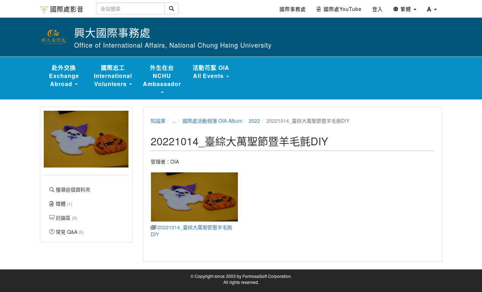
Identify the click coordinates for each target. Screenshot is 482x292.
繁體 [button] (406, 8)
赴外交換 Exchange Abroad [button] (64, 75)
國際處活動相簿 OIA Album (212, 120)
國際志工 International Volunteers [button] (113, 75)
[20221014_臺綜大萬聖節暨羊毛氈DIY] (194, 197)
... (174, 120)
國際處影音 (67, 8)
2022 (254, 120)
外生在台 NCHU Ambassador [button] (162, 75)
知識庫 (158, 120)
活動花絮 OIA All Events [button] (211, 71)
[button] (432, 9)
